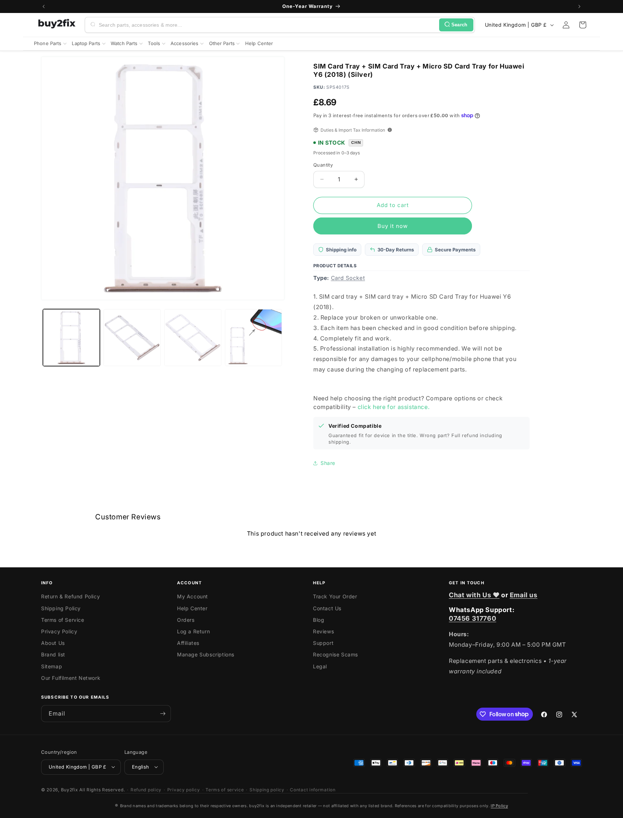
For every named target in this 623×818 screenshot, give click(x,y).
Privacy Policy (59, 631)
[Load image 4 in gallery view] (253, 337)
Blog (318, 620)
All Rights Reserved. (102, 789)
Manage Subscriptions (205, 655)
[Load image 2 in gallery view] (131, 337)
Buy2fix (69, 789)
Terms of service (225, 789)
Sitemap (51, 666)
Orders (186, 620)
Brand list (53, 655)
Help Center (192, 608)
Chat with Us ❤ (474, 595)
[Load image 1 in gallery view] (71, 337)
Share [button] (328, 463)
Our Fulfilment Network (70, 678)
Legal (320, 666)
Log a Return (193, 631)
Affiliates (188, 643)
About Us (53, 643)
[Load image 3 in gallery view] (192, 337)
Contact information (312, 789)
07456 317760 (472, 618)
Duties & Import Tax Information (353, 130)
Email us (524, 595)
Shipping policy (266, 789)
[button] (583, 25)
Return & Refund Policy (70, 597)
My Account (192, 597)
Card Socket (348, 277)
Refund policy (146, 789)
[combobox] (267, 24)
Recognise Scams (335, 655)
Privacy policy (183, 789)
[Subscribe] (163, 713)
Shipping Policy (61, 608)
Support (323, 643)
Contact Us (327, 608)
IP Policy (499, 805)
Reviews (323, 631)
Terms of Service (62, 620)
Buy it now (392, 226)
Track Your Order (335, 597)
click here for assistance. (394, 406)
